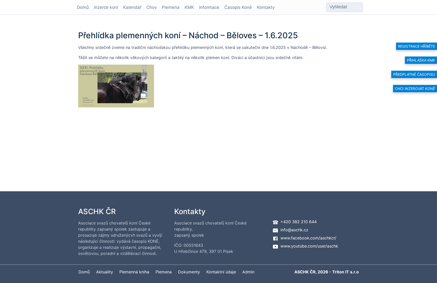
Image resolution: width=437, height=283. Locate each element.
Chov (151, 7)
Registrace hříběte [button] (416, 46)
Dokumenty (189, 271)
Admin (248, 271)
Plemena (171, 7)
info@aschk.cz (294, 229)
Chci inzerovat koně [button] (415, 88)
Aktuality (104, 271)
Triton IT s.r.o (345, 271)
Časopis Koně (238, 7)
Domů (83, 7)
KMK (189, 7)
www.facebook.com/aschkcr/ (308, 237)
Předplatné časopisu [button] (414, 74)
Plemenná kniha (134, 271)
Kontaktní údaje (221, 271)
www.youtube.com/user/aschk (309, 246)
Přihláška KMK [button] (421, 60)
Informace (209, 7)
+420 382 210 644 (298, 221)
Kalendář (132, 7)
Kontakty (266, 7)
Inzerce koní (106, 7)
